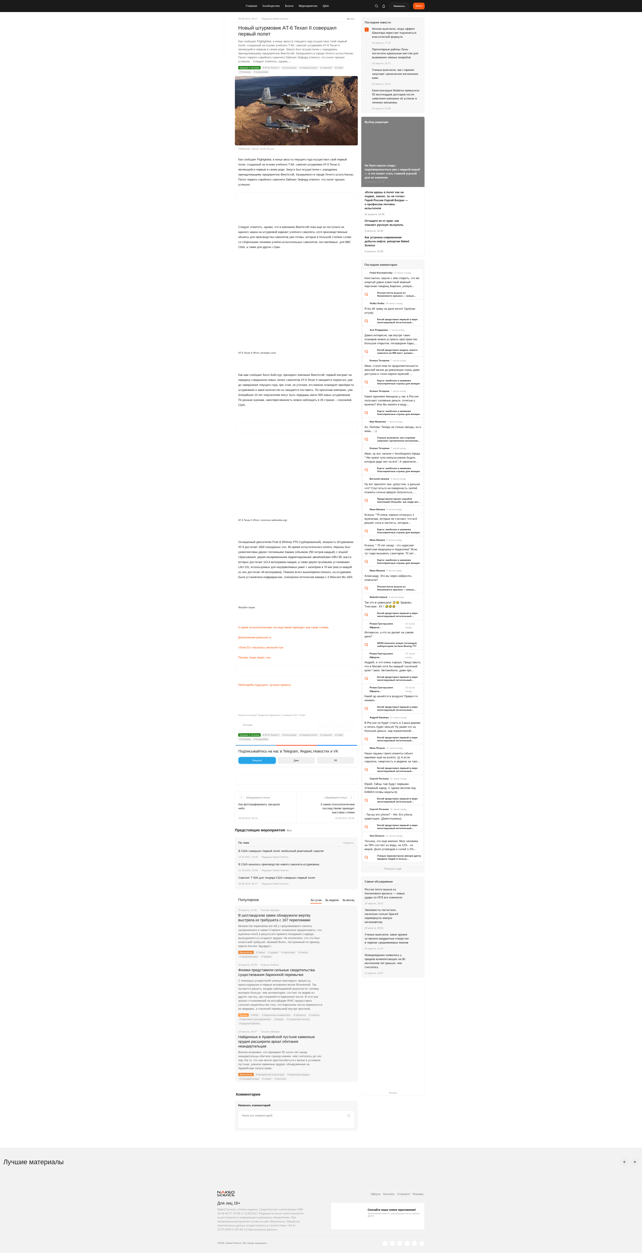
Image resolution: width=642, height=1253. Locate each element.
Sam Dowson (377, 835)
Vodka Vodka (377, 303)
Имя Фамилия (378, 421)
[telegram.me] (414, 1243)
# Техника (245, 72)
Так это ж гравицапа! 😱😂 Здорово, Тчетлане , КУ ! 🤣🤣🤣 (388, 604)
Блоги (289, 6)
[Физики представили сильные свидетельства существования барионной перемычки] (340, 982)
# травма (266, 956)
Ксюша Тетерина (379, 360)
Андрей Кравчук (379, 717)
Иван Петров (377, 748)
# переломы (288, 952)
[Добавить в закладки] (224, 20)
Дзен (296, 760)
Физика (243, 1015)
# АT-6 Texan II (271, 67)
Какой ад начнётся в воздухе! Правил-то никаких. (391, 698)
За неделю (332, 900)
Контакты (389, 1194)
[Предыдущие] (625, 1162)
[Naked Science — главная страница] (231, 6)
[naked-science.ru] (422, 1243)
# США (339, 67)
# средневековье (249, 956)
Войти (419, 6)
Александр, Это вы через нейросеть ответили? (388, 578)
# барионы (300, 1015)
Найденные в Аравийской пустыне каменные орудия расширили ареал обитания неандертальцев (276, 1041)
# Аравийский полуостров (270, 1074)
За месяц (348, 900)
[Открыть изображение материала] (296, 110)
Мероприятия (308, 6)
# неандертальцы (249, 1078)
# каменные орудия (298, 1074)
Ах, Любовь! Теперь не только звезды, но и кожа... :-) (392, 429)
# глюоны (314, 1015)
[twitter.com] (385, 1243)
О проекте (403, 1194)
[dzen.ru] (407, 1243)
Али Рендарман (379, 330)
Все (289, 830)
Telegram (257, 760)
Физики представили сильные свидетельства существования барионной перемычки (276, 972)
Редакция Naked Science (274, 18)
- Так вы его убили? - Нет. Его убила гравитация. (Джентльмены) (388, 816)
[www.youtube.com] (400, 1243)
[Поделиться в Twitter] (224, 37)
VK (335, 760)
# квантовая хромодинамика (255, 1019)
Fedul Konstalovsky (381, 272)
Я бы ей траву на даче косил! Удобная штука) (389, 310)
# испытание (289, 67)
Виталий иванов (379, 478)
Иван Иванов (377, 509)
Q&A (326, 6)
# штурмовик (261, 72)
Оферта (376, 1194)
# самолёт (326, 67)
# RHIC (255, 1015)
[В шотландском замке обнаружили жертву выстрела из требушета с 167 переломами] (340, 928)
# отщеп (266, 1078)
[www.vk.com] (392, 1243)
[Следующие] (635, 1162)
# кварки (279, 1019)
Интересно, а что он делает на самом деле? (388, 634)
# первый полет (308, 67)
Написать (399, 6)
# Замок (260, 952)
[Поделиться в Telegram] (224, 45)
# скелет (303, 952)
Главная (251, 6)
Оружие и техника (249, 67)
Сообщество (271, 6)
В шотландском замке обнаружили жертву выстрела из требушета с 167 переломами (274, 917)
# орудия (273, 952)
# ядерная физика (250, 1023)
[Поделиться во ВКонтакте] (224, 53)
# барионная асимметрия (276, 1015)
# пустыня (280, 1078)
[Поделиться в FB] (224, 28)
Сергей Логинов (379, 778)
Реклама (418, 1194)
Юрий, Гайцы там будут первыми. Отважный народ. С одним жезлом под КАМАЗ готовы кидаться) (390, 788)
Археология (246, 952)
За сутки (316, 900)
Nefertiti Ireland (378, 597)
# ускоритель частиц (298, 1019)
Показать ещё (392, 868)
